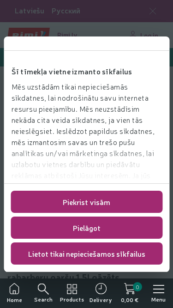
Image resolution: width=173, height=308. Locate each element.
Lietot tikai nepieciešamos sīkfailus (86, 253)
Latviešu (29, 10)
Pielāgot (87, 228)
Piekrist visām (86, 202)
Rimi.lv (67, 34)
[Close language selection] (152, 11)
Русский (66, 10)
